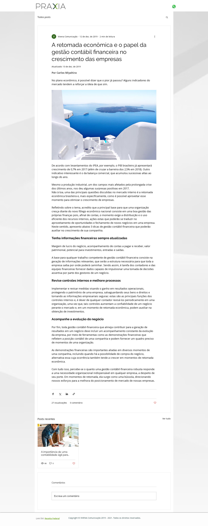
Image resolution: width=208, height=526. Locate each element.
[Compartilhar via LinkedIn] (67, 394)
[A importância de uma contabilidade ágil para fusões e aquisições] (58, 435)
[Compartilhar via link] (73, 394)
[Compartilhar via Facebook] (53, 394)
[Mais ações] (154, 36)
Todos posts (44, 17)
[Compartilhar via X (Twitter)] (60, 394)
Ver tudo (166, 418)
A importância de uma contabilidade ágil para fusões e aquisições (54, 453)
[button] (167, 17)
